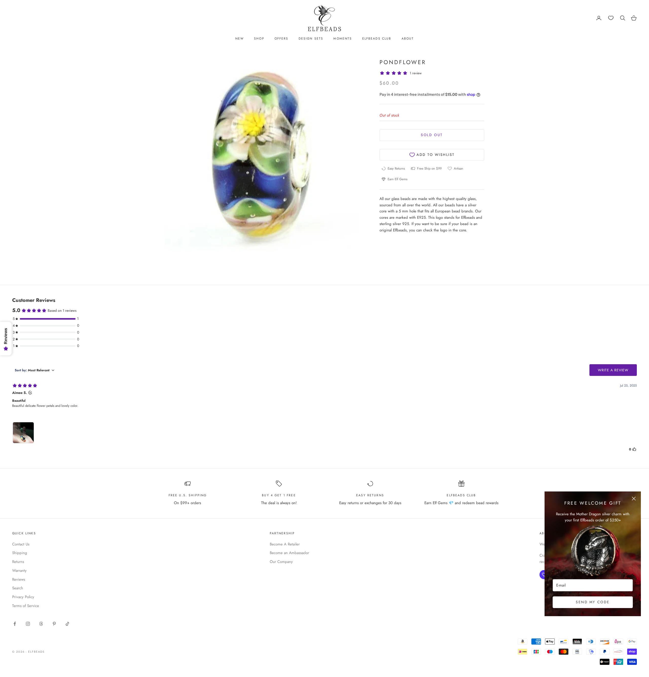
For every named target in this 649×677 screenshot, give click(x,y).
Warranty (19, 570)
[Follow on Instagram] (27, 623)
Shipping (19, 553)
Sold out (432, 135)
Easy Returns (370, 495)
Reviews (18, 579)
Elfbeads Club (376, 38)
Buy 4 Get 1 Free (279, 495)
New (239, 38)
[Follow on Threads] (41, 623)
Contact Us (20, 544)
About (408, 38)
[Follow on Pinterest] (54, 623)
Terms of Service (25, 606)
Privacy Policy (23, 597)
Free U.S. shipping (188, 495)
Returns (18, 561)
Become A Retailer (285, 544)
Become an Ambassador (289, 553)
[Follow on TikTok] (67, 623)
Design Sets (311, 38)
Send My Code (592, 602)
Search (17, 588)
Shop (259, 38)
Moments (342, 38)
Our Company (281, 561)
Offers (282, 38)
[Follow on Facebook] (14, 623)
